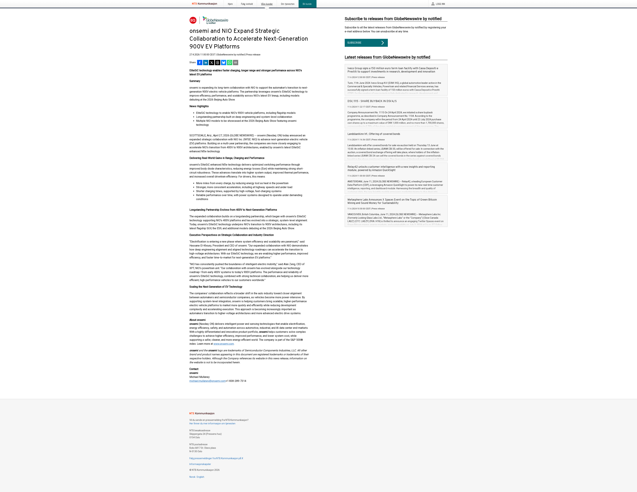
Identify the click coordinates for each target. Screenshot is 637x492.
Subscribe (354, 42)
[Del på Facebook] (199, 63)
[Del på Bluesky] (223, 63)
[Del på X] (211, 63)
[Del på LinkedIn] (205, 63)
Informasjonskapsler (200, 464)
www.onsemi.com (223, 343)
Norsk (192, 477)
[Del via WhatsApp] (229, 63)
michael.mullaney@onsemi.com (207, 381)
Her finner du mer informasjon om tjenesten (212, 423)
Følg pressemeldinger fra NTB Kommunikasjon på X (216, 458)
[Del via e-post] (235, 63)
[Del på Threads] (217, 63)
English (200, 477)
